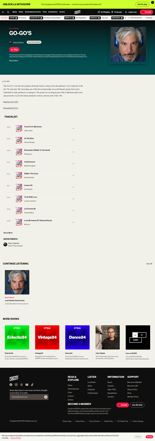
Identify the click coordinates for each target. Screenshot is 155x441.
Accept (149, 437)
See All (149, 264)
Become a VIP (132, 386)
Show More (8, 233)
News (21, 12)
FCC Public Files (121, 421)
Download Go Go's (10, 108)
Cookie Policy (107, 421)
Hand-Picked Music (34, 42)
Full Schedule (93, 393)
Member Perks (132, 397)
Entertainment (73, 389)
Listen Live (132, 12)
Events (62, 12)
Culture (71, 396)
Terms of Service (93, 421)
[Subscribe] (45, 397)
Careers (111, 386)
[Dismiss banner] (152, 2)
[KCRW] (14, 380)
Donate (148, 12)
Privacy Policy (79, 421)
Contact (111, 397)
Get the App (142, 4)
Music (15, 12)
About (110, 382)
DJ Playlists (105, 12)
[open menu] (3, 12)
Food (44, 12)
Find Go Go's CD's (10, 101)
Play (15, 49)
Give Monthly (137, 405)
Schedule (149, 18)
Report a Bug (67, 421)
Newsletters (53, 12)
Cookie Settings (137, 421)
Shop (129, 393)
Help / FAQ (112, 389)
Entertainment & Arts (33, 12)
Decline (138, 437)
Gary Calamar (9, 297)
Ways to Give (132, 389)
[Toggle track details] (73, 128)
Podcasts (118, 12)
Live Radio (92, 382)
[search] (9, 12)
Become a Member (134, 382)
